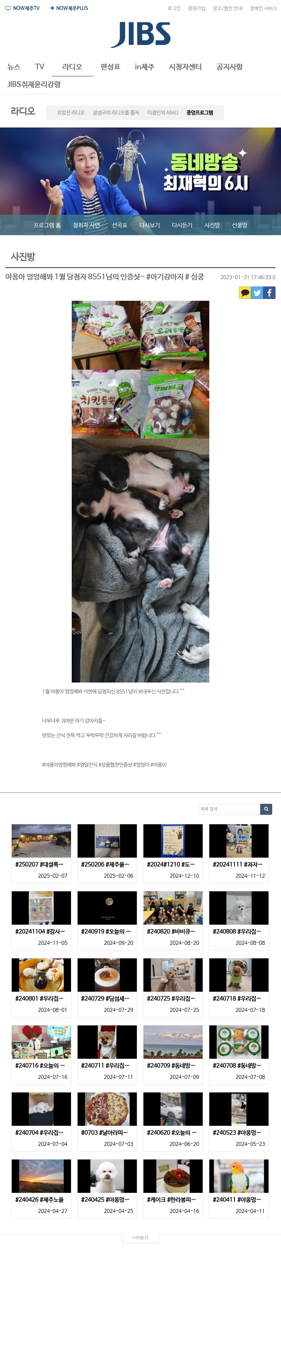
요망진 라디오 (71, 113)
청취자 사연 (86, 225)
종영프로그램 (200, 113)
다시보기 (149, 225)
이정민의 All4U (162, 113)
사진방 (212, 225)
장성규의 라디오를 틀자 (116, 113)
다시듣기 (182, 225)
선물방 (239, 225)
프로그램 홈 (47, 225)
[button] (14, 67)
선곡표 (119, 225)
